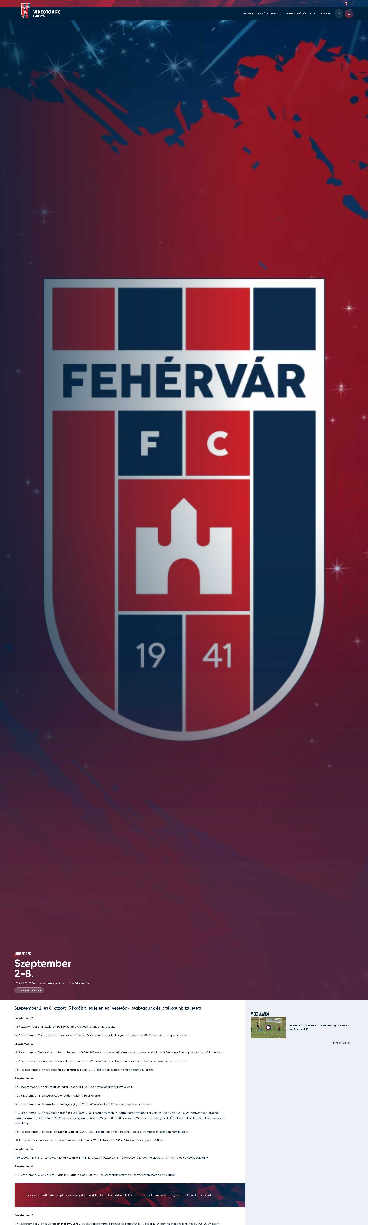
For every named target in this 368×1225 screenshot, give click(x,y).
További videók (341, 1043)
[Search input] (339, 13)
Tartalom (248, 13)
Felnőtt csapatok (269, 13)
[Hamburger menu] (349, 13)
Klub (312, 13)
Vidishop (325, 13)
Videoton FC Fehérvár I (29, 990)
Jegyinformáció (295, 13)
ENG (351, 3)
